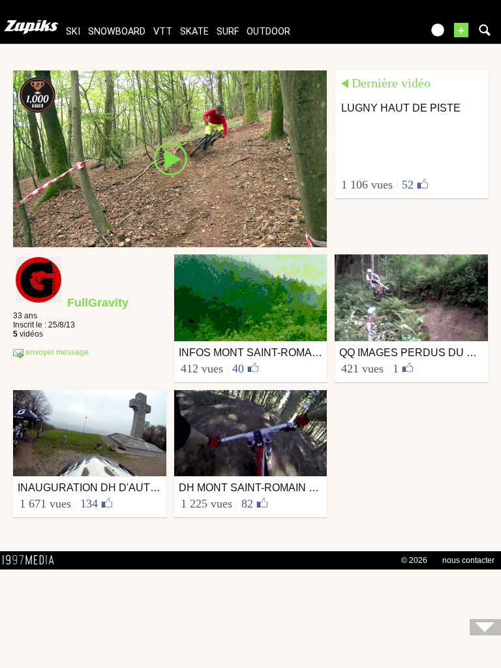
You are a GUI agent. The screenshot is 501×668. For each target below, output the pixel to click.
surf (228, 31)
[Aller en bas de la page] (485, 627)
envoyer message (56, 352)
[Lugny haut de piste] (170, 158)
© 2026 (414, 560)
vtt (162, 31)
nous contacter (468, 560)
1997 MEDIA (32, 560)
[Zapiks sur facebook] (385, 34)
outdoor (268, 31)
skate (194, 31)
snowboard (116, 31)
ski (73, 31)
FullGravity (98, 302)
